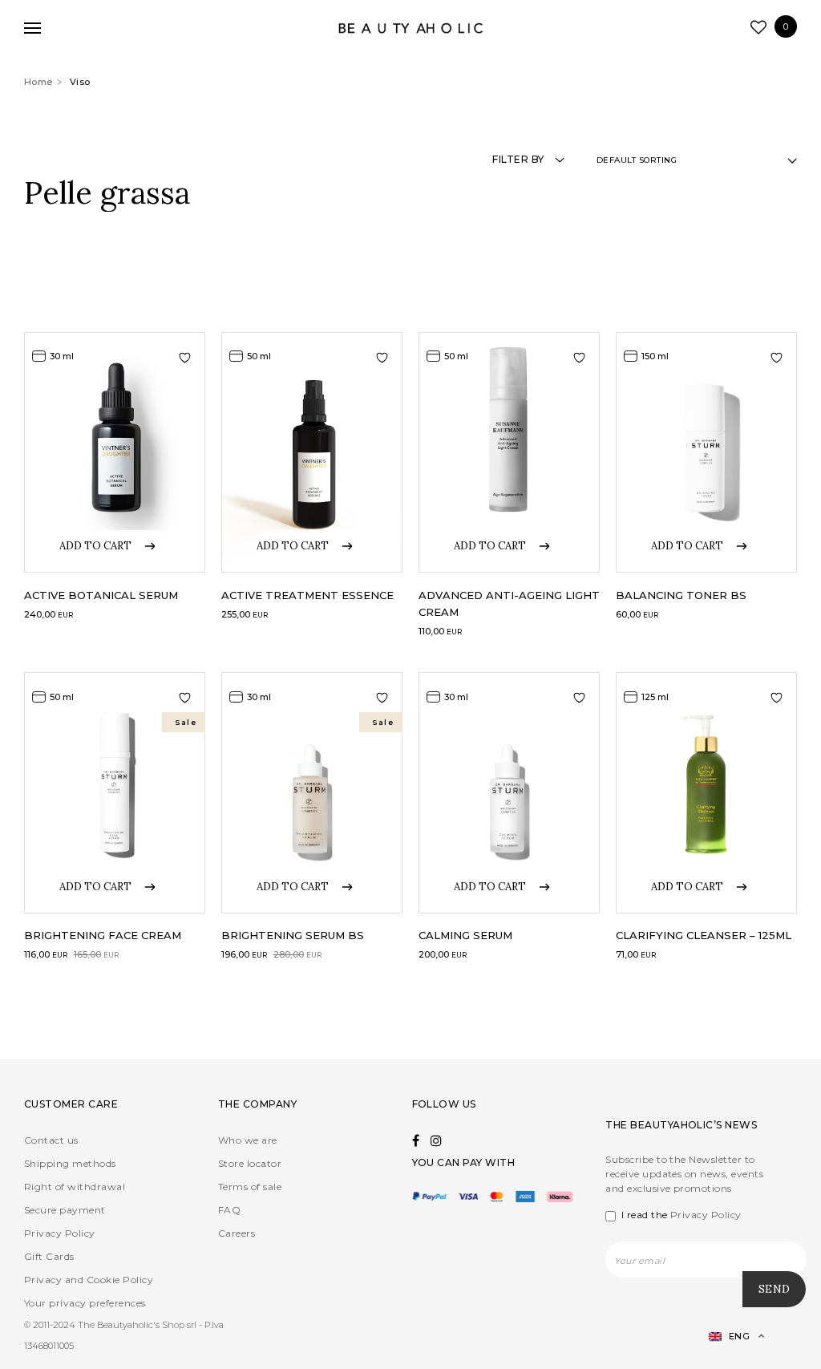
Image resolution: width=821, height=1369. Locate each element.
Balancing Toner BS (681, 595)
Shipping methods (70, 1163)
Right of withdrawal (74, 1187)
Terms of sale (249, 1187)
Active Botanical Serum (101, 595)
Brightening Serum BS (292, 935)
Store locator (249, 1163)
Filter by (518, 159)
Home (38, 81)
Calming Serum (465, 935)
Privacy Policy (59, 1233)
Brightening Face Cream (102, 935)
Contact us (51, 1140)
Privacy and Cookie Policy (88, 1280)
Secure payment (65, 1210)
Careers (236, 1233)
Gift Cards (49, 1256)
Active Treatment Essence (307, 595)
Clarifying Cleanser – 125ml (703, 935)
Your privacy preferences (85, 1303)
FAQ (229, 1210)
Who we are (247, 1140)
